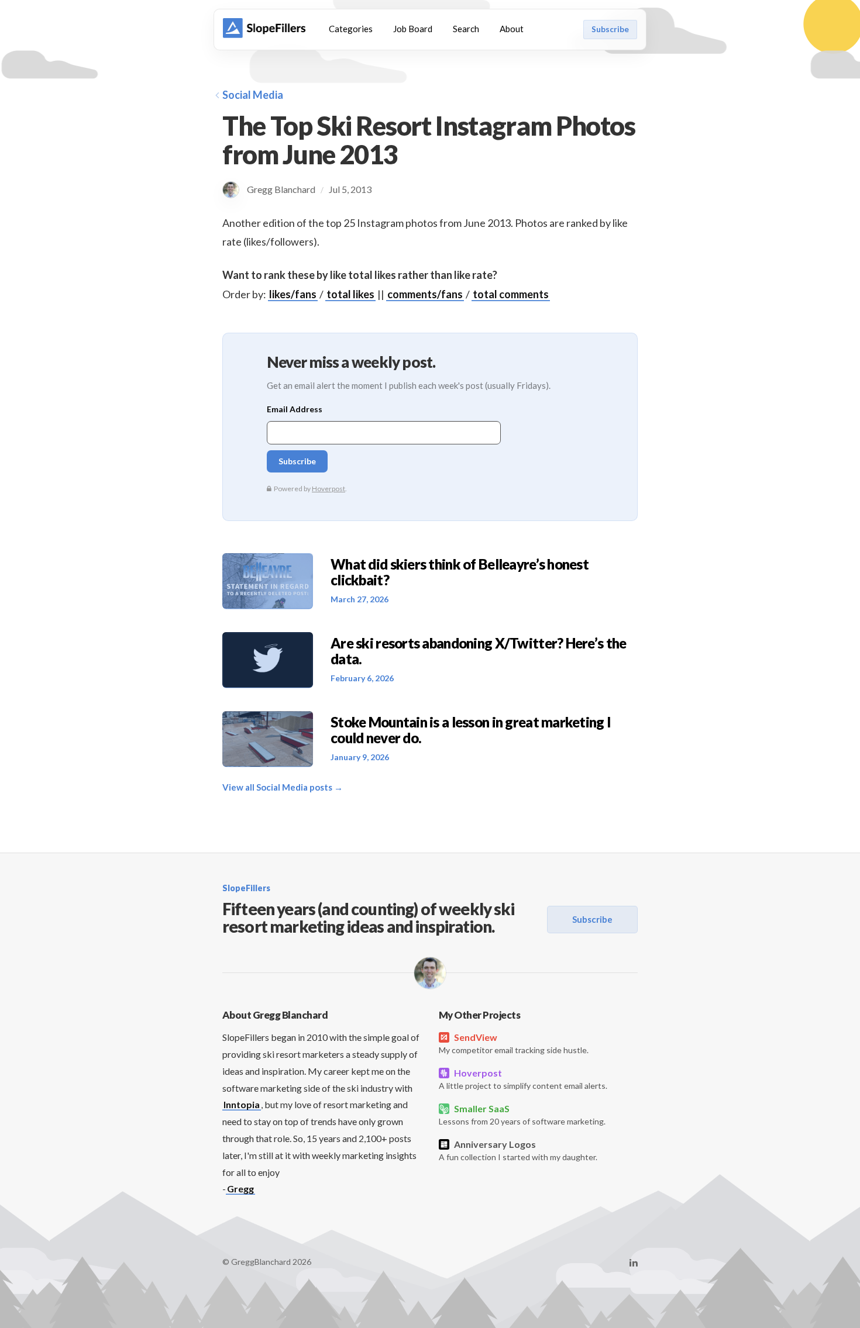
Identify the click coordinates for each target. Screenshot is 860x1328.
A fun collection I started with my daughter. (518, 1150)
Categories (351, 28)
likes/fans (293, 294)
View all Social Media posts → (282, 787)
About (512, 28)
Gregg (240, 1188)
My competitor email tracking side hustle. (514, 1043)
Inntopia (241, 1104)
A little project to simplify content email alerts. (523, 1079)
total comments (511, 294)
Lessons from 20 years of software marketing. (522, 1114)
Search (466, 28)
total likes (350, 294)
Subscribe (610, 29)
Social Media (252, 94)
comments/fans (425, 294)
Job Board (412, 28)
